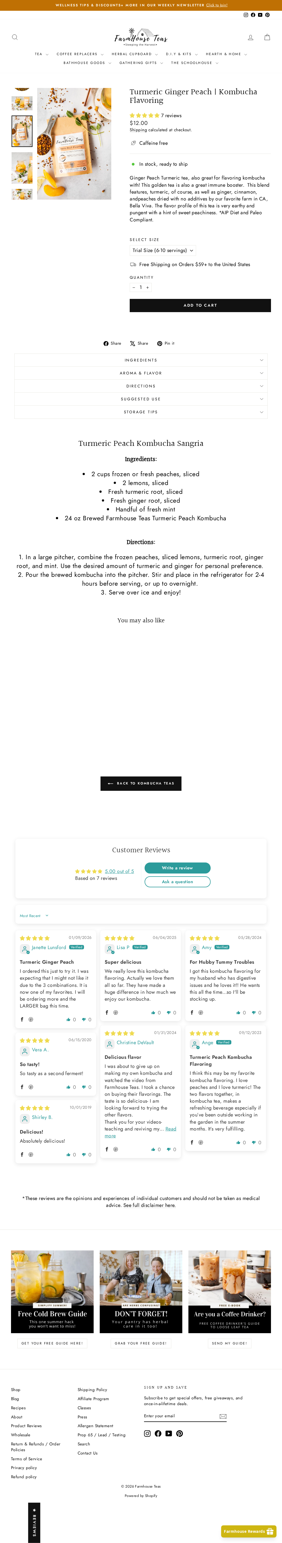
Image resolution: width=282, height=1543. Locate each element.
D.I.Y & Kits (180, 54)
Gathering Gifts (139, 62)
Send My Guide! (230, 1343)
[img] (35, 938)
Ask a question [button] (177, 881)
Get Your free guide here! (52, 1343)
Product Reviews (26, 1426)
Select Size (145, 239)
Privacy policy (24, 1468)
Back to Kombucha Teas (145, 783)
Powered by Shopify (141, 1495)
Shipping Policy (92, 1390)
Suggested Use (141, 399)
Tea (40, 54)
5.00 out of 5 (119, 871)
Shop (16, 1390)
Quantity (142, 277)
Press (82, 1417)
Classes (84, 1408)
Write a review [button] (177, 868)
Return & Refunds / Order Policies (36, 1447)
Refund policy (24, 1477)
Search (84, 1444)
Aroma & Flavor (141, 373)
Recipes (18, 1408)
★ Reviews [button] (34, 1523)
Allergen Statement (95, 1426)
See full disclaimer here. (149, 1205)
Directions (141, 386)
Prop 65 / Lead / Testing (102, 1435)
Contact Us (88, 1453)
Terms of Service (26, 1459)
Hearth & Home (224, 54)
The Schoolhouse (192, 62)
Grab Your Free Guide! (141, 1343)
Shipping (138, 130)
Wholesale (20, 1435)
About (16, 1417)
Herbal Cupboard (132, 54)
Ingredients (141, 360)
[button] (145, 115)
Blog (15, 1399)
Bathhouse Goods (85, 62)
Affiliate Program (93, 1399)
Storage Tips (141, 412)
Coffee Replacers (78, 54)
